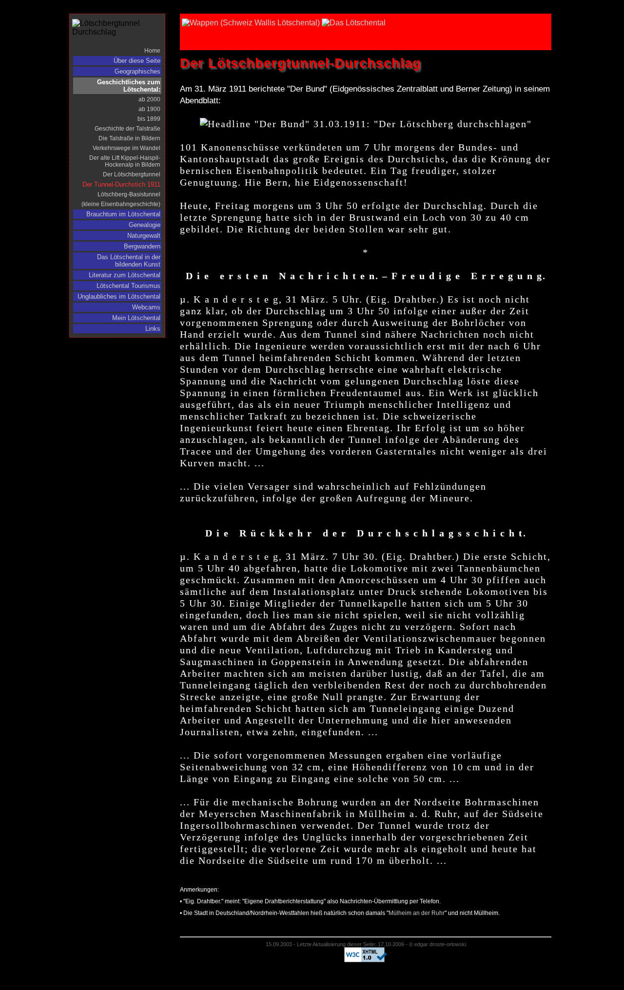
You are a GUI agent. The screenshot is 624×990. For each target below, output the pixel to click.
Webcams (146, 307)
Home (152, 50)
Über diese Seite (137, 60)
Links (152, 328)
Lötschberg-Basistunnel (129, 194)
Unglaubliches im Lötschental (119, 296)
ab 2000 (149, 99)
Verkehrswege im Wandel (126, 148)
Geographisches (137, 71)
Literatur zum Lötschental (124, 275)
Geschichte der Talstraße (127, 128)
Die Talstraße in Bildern (129, 138)
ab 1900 (149, 109)
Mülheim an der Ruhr (417, 913)
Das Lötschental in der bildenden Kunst (128, 260)
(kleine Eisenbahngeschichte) (120, 204)
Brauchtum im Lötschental (123, 214)
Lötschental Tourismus (128, 285)
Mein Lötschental (136, 318)
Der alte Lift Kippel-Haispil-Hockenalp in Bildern (124, 161)
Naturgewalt (143, 235)
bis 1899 (148, 118)
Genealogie (144, 224)
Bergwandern (142, 246)
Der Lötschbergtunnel (131, 174)
